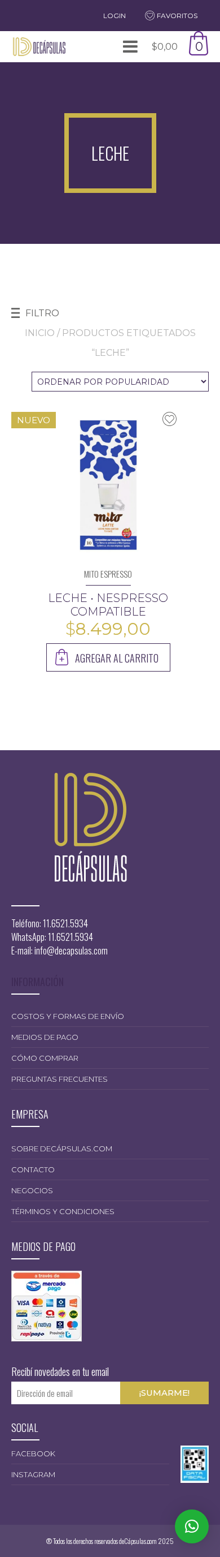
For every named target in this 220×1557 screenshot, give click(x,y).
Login (114, 15)
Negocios (32, 1190)
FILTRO (42, 313)
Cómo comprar (44, 1058)
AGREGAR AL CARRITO (117, 658)
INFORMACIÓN (37, 981)
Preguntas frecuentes (59, 1078)
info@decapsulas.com (71, 950)
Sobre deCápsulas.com (61, 1148)
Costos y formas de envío (67, 1016)
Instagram (33, 1474)
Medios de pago (44, 1037)
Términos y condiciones (63, 1211)
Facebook (33, 1453)
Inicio (40, 333)
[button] (192, 1526)
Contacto (33, 1169)
